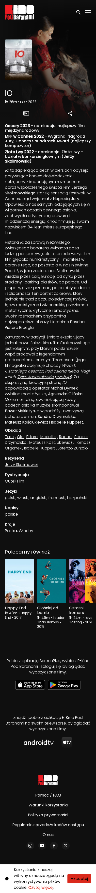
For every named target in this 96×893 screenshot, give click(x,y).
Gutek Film (14, 481)
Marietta (48, 437)
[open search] (78, 12)
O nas (48, 834)
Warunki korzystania (48, 805)
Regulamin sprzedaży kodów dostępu (48, 825)
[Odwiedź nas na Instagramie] (30, 846)
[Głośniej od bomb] (51, 581)
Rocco (65, 437)
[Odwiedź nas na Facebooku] (54, 846)
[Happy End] (19, 581)
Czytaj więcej (40, 887)
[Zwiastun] (26, 113)
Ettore (32, 437)
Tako (9, 437)
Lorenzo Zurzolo (73, 448)
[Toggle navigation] (88, 12)
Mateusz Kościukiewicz (50, 442)
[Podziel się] (70, 113)
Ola (20, 437)
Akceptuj (79, 878)
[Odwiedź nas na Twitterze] (66, 846)
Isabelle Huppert (39, 448)
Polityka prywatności (48, 815)
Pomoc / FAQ (48, 795)
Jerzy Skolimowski (21, 464)
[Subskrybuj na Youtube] (42, 846)
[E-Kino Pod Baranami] (48, 780)
